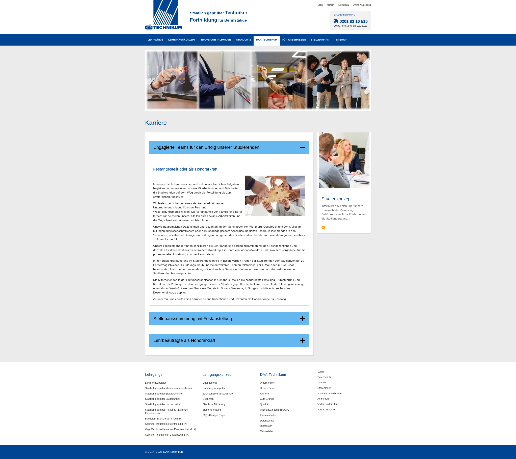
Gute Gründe (267, 399)
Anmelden (323, 398)
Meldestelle (266, 431)
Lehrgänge (155, 39)
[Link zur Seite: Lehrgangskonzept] (344, 159)
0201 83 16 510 (354, 21)
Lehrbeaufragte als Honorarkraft (184, 340)
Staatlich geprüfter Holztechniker (163, 404)
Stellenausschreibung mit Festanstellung (192, 318)
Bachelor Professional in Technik (163, 418)
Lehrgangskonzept (181, 39)
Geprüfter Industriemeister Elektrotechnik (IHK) (170, 429)
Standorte (243, 39)
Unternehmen (267, 382)
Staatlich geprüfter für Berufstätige (218, 16)
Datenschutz (267, 420)
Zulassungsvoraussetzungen (218, 393)
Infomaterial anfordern (329, 393)
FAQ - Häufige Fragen (214, 415)
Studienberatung (212, 409)
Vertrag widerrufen (327, 404)
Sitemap (341, 39)
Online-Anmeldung (362, 5)
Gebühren (208, 399)
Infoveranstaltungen (216, 39)
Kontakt (330, 5)
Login (320, 5)
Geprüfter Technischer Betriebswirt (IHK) (167, 434)
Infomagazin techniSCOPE (274, 409)
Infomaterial (343, 5)
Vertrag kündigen (326, 409)
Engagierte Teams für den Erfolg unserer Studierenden (206, 147)
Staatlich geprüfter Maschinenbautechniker (168, 388)
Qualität (264, 404)
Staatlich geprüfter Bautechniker (162, 399)
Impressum (266, 426)
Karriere (264, 393)
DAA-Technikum (266, 39)
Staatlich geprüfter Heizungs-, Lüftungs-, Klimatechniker (167, 411)
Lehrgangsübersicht (156, 382)
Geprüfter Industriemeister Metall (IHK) (166, 424)
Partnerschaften (268, 415)
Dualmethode (210, 382)
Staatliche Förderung (214, 404)
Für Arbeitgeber (294, 39)
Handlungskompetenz (215, 388)
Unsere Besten (268, 388)
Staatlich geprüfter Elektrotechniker (164, 393)
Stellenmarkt (321, 39)
